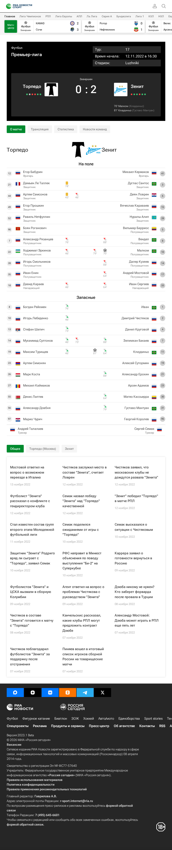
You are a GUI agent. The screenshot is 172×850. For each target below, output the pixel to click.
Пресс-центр (99, 726)
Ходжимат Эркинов (37, 250)
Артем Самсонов (35, 194)
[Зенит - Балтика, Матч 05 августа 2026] (142, 94)
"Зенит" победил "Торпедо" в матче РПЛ (136, 498)
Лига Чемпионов (30, 16)
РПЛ (48, 16)
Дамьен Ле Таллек (36, 183)
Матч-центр (10, 26)
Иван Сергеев (139, 284)
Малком (123, 106)
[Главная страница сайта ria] (7, 6)
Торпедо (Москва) (42, 448)
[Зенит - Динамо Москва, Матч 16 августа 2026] (137, 94)
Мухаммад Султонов (38, 340)
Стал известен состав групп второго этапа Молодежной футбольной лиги (32, 529)
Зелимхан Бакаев (136, 340)
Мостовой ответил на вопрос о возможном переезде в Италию (27, 472)
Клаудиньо (136, 106)
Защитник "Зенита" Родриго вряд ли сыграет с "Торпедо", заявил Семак (32, 558)
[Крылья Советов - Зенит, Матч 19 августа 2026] (134, 94)
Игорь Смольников (37, 261)
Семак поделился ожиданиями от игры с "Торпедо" (80, 529)
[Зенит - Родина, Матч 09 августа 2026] (139, 94)
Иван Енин (31, 273)
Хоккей (88, 719)
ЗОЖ (75, 719)
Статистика (66, 129)
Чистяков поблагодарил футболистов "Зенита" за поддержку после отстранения (30, 656)
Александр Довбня (37, 408)
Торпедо (32, 86)
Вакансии (14, 744)
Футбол (16, 48)
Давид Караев (33, 284)
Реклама (40, 726)
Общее (15, 448)
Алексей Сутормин (135, 363)
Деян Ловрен (139, 194)
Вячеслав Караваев (134, 205)
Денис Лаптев (33, 396)
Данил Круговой (137, 329)
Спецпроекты (17, 726)
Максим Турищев (35, 352)
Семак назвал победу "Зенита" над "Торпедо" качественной (81, 501)
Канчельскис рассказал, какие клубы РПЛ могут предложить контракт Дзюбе (81, 623)
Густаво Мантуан (143, 110)
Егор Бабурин (33, 172)
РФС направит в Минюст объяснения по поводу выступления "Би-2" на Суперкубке (81, 560)
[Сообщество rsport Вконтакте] (50, 692)
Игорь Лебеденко (35, 318)
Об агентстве (124, 726)
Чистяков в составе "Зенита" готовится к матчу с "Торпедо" (31, 620)
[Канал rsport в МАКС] (15, 692)
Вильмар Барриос (136, 228)
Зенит (137, 86)
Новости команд (95, 129)
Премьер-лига (26, 54)
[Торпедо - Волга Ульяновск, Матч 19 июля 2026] (27, 94)
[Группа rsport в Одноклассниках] (67, 692)
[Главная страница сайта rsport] (29, 6)
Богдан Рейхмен (34, 307)
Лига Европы (63, 16)
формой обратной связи (25, 824)
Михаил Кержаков (136, 172)
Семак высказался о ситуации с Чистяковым (134, 527)
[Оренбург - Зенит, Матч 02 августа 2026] (145, 94)
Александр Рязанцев (38, 239)
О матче (16, 129)
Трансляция (40, 129)
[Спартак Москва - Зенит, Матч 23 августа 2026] (131, 94)
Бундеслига (123, 16)
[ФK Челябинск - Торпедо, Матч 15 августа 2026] (38, 94)
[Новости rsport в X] (102, 692)
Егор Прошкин (33, 205)
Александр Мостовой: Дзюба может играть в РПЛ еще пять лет (137, 620)
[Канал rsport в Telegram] (85, 692)
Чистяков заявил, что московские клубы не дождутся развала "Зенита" (136, 472)
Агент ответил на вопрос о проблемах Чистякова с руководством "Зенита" (83, 592)
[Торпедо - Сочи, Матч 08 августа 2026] (35, 94)
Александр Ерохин (135, 374)
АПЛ (79, 16)
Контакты (147, 726)
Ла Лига (92, 16)
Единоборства (129, 719)
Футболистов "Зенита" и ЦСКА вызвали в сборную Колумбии (30, 592)
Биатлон (60, 719)
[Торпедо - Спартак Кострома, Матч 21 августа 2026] (40, 94)
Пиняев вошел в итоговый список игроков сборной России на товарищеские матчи (83, 656)
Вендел (143, 239)
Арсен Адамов (138, 385)
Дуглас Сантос (138, 183)
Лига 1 (139, 16)
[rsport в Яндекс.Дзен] (32, 692)
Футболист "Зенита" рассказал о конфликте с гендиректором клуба (30, 501)
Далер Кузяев (139, 261)
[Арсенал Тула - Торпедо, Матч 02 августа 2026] (32, 94)
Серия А (107, 16)
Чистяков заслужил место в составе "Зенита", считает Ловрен (84, 472)
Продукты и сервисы (67, 726)
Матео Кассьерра (136, 396)
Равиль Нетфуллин (36, 217)
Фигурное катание (36, 719)
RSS (162, 726)
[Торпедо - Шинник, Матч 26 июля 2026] (29, 94)
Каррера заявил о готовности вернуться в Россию (133, 558)
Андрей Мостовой (136, 273)
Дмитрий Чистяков (135, 318)
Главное (9, 16)
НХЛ (161, 16)
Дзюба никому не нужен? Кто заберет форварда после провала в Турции (134, 592)
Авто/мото (106, 719)
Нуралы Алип (139, 217)
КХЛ (151, 16)
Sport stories (153, 719)
